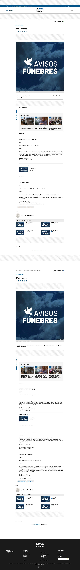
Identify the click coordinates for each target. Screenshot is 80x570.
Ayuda (44, 564)
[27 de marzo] (23, 169)
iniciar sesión (37, 250)
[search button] (7, 6)
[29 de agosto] (45, 224)
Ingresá (71, 10)
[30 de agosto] (20, 224)
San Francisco (15, 6)
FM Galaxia (66, 6)
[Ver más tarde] (16, 31)
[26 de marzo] (23, 418)
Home (10, 6)
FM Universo (71, 6)
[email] (24, 31)
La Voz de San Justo (27, 215)
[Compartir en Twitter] (22, 31)
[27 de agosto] (45, 232)
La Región (20, 6)
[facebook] (20, 31)
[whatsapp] (18, 31)
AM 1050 (61, 6)
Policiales (25, 6)
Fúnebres (30, 6)
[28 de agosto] (20, 232)
